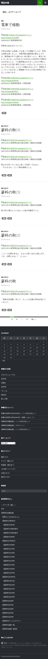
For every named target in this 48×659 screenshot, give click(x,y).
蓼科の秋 (8, 281)
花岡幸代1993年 (9, 557)
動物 (12, 643)
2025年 (3, 379)
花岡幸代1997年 (9, 573)
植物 (4, 175)
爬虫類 (27, 645)
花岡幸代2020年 (8, 601)
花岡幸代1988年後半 (10, 533)
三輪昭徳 (16, 645)
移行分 (6, 126)
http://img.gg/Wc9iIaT (9, 91)
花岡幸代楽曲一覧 (8, 625)
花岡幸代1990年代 (8, 541)
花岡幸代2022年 (8, 609)
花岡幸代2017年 (9, 589)
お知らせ (4, 473)
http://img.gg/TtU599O (10, 38)
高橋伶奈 (35, 645)
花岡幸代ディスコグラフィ (11, 621)
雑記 (2, 21)
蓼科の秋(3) (10, 192)
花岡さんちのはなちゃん (10, 517)
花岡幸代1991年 (9, 549)
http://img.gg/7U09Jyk (10, 102)
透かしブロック (19, 643)
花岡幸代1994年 (9, 561)
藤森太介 (29, 643)
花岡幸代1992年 (9, 553)
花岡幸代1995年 (9, 565)
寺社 (5, 643)
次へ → (34, 319)
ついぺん (4, 391)
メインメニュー (45, 2)
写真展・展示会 (6, 465)
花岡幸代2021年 (8, 605)
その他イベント (6, 469)
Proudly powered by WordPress (10, 656)
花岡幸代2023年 (8, 613)
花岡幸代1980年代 (8, 521)
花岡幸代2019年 (9, 597)
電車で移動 (10, 24)
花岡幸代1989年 (9, 537)
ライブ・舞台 (5, 461)
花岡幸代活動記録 (7, 421)
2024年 (3, 387)
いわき (10, 647)
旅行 (4, 113)
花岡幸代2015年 (9, 581)
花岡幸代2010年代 (8, 577)
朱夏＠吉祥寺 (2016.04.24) (10, 413)
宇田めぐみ (4, 647)
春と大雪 (4, 399)
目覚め (3, 383)
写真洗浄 (36, 643)
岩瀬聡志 (44, 645)
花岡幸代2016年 (9, 585)
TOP (2, 509)
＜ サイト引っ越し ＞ (8, 505)
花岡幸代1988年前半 (10, 529)
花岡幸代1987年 (9, 525)
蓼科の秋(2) (10, 235)
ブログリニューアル (8, 375)
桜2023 (3, 395)
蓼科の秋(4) (10, 129)
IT (8, 643)
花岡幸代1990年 (9, 545)
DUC (30, 645)
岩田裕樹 (22, 645)
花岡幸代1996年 (9, 569)
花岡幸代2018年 (9, 593)
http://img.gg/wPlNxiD (10, 80)
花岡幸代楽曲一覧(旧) (9, 629)
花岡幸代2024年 (8, 617)
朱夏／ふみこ (26, 417)
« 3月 (3, 361)
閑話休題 (5, 2)
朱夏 (39, 645)
